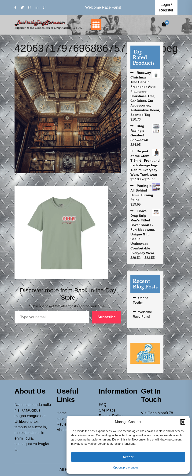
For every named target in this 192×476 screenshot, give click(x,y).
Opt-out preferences (125, 467)
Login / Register (166, 7)
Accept (128, 457)
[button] (182, 421)
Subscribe (106, 317)
